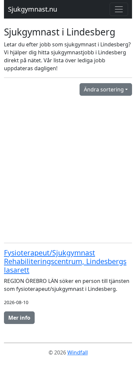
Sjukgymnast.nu (32, 9)
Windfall (77, 352)
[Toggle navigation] (119, 9)
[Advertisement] (68, 169)
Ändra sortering (104, 89)
